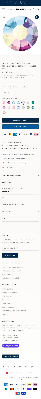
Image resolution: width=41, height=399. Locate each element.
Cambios (5, 300)
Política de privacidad (10, 278)
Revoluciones (7, 296)
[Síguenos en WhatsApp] (32, 366)
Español (10, 9)
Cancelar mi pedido (9, 293)
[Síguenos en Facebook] (3, 366)
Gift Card (5, 314)
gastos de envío (25, 75)
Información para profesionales (14, 311)
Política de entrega (9, 274)
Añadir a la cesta (20, 120)
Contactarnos (7, 303)
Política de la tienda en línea (13, 271)
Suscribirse (10, 255)
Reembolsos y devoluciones (12, 267)
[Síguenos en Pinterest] (15, 366)
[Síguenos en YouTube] (20, 366)
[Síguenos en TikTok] (26, 366)
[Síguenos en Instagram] (9, 366)
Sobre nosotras (8, 307)
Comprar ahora (20, 127)
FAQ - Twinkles (7, 289)
